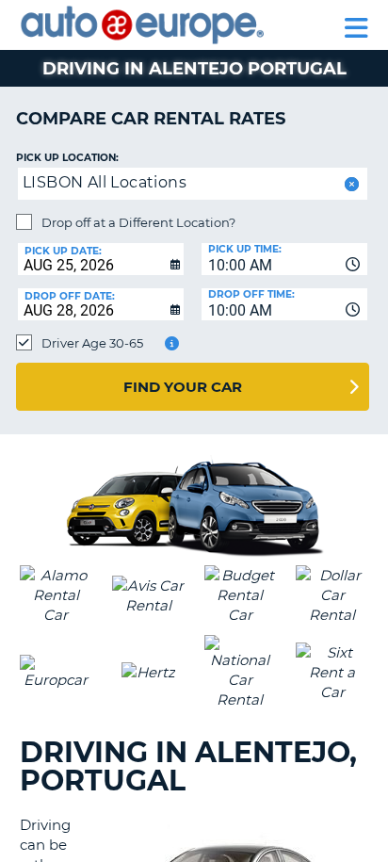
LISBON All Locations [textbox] (104, 182)
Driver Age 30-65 (92, 342)
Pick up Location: (67, 158)
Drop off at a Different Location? (138, 222)
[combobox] (284, 259)
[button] (350, 184)
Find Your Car (182, 387)
